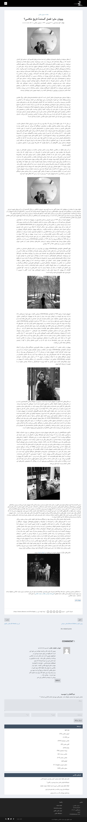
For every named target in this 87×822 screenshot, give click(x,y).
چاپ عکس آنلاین (58, 811)
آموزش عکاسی (65, 734)
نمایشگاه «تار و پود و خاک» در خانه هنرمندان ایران (57, 789)
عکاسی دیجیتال (65, 741)
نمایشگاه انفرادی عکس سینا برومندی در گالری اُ (58, 782)
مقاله (68, 748)
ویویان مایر (78, 600)
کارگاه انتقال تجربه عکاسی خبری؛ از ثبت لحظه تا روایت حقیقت (54, 786)
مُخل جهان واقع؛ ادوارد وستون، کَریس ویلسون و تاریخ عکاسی (55, 779)
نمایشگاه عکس (58, 813)
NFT (66, 730)
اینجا (43, 552)
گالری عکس (66, 744)
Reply (58, 680)
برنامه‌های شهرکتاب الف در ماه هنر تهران (59, 793)
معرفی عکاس (37, 23)
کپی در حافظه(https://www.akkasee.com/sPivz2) (26, 612)
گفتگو (65, 761)
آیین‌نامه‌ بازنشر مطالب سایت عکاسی (44, 594)
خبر (68, 737)
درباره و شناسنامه (58, 808)
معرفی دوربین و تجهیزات (61, 765)
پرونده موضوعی (63, 751)
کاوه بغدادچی (57, 23)
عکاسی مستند (63, 754)
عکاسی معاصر (63, 758)
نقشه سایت (59, 805)
